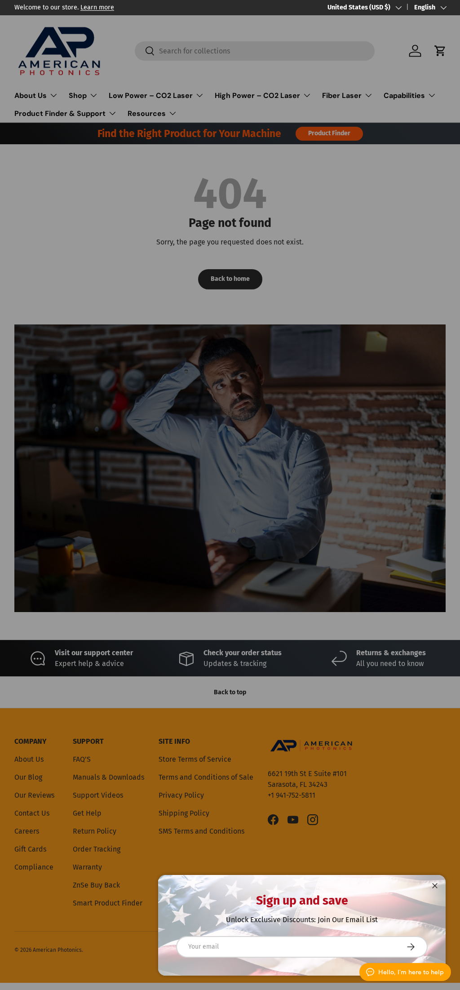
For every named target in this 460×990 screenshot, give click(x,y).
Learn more (97, 7)
